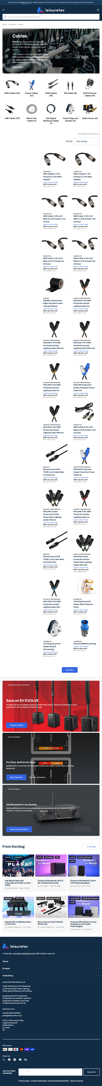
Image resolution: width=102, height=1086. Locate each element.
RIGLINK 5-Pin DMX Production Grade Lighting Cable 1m (82, 514)
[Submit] (5, 17)
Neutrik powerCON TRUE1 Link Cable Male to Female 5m (53, 472)
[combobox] (51, 17)
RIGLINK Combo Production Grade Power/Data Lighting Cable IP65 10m (83, 561)
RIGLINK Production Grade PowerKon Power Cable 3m (84, 472)
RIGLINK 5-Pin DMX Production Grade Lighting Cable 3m (82, 303)
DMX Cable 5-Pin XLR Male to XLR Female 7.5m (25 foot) (85, 430)
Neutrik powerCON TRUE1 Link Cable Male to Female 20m (53, 559)
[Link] (51, 706)
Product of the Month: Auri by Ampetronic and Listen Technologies (83, 924)
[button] (3, 10)
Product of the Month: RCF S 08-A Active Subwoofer (50, 882)
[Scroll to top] (99, 1083)
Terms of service (76, 1081)
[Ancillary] (12, 24)
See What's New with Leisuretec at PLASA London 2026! (18, 883)
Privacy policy (24, 1081)
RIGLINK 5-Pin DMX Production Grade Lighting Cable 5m (52, 387)
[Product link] (54, 168)
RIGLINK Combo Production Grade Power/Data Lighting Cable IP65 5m (52, 516)
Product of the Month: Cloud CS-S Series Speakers (83, 882)
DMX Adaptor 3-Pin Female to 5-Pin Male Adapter (52, 176)
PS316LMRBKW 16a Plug (85, 644)
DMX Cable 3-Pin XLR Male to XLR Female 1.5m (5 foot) (54, 219)
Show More (17, 67)
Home (4, 24)
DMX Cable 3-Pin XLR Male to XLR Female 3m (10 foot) (53, 261)
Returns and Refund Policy (58, 1081)
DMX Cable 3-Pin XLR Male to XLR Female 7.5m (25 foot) (85, 219)
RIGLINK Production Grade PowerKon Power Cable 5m (84, 387)
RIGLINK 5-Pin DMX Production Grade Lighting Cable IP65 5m (53, 430)
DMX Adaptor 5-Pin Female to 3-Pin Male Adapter (83, 176)
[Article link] (18, 873)
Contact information (39, 1081)
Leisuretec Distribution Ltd (24, 953)
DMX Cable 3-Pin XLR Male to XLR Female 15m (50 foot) (84, 261)
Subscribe (91, 1072)
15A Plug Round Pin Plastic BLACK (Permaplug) (52, 646)
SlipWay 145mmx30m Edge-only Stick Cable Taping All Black (53, 303)
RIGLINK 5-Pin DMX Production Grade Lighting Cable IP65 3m (53, 345)
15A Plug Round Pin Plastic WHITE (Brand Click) (83, 604)
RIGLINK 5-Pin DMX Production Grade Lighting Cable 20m (52, 604)
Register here (25, 2)
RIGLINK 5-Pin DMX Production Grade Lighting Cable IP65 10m (84, 345)
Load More (70, 670)
